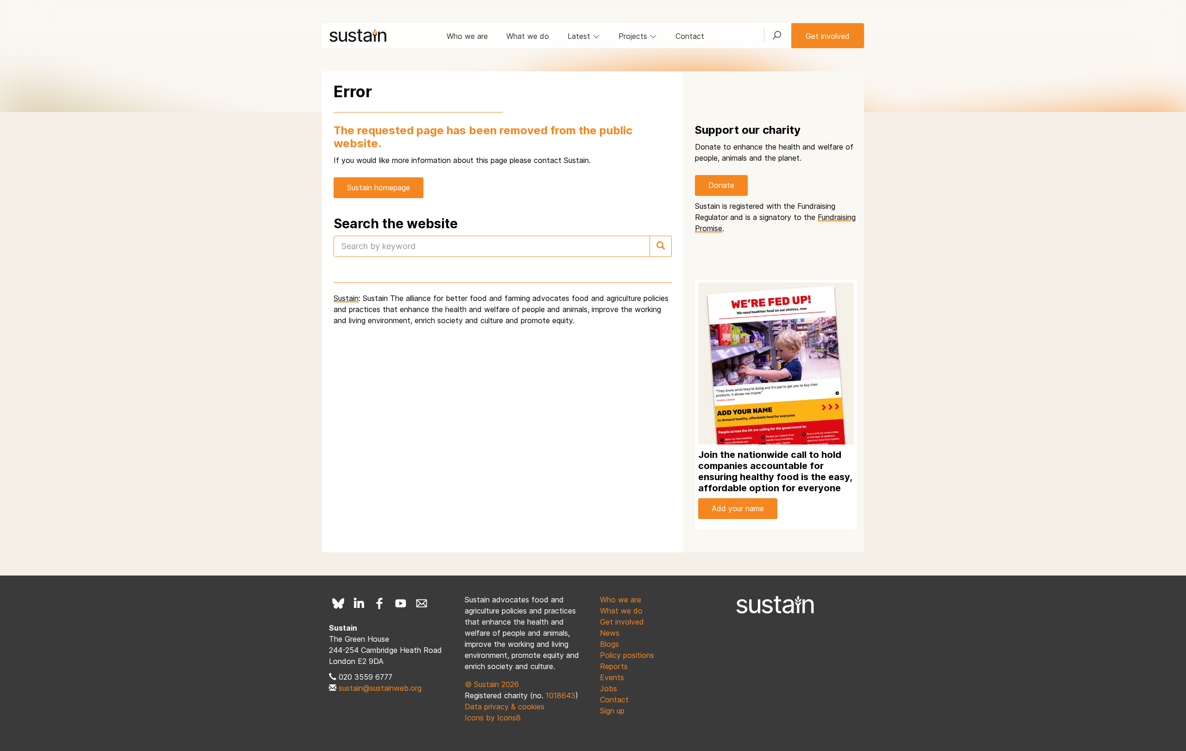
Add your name (738, 508)
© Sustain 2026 (492, 684)
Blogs (609, 644)
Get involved (828, 36)
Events (612, 677)
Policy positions (627, 655)
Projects (634, 36)
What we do (527, 36)
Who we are (467, 36)
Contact (689, 36)
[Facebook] (380, 603)
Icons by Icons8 (493, 717)
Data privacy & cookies (504, 706)
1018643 (560, 695)
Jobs (608, 688)
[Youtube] (400, 603)
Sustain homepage (378, 187)
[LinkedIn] (359, 603)
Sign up (612, 710)
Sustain (346, 298)
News (609, 633)
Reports (614, 666)
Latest (580, 36)
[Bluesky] (338, 603)
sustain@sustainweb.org (380, 688)
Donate (721, 185)
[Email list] (421, 603)
